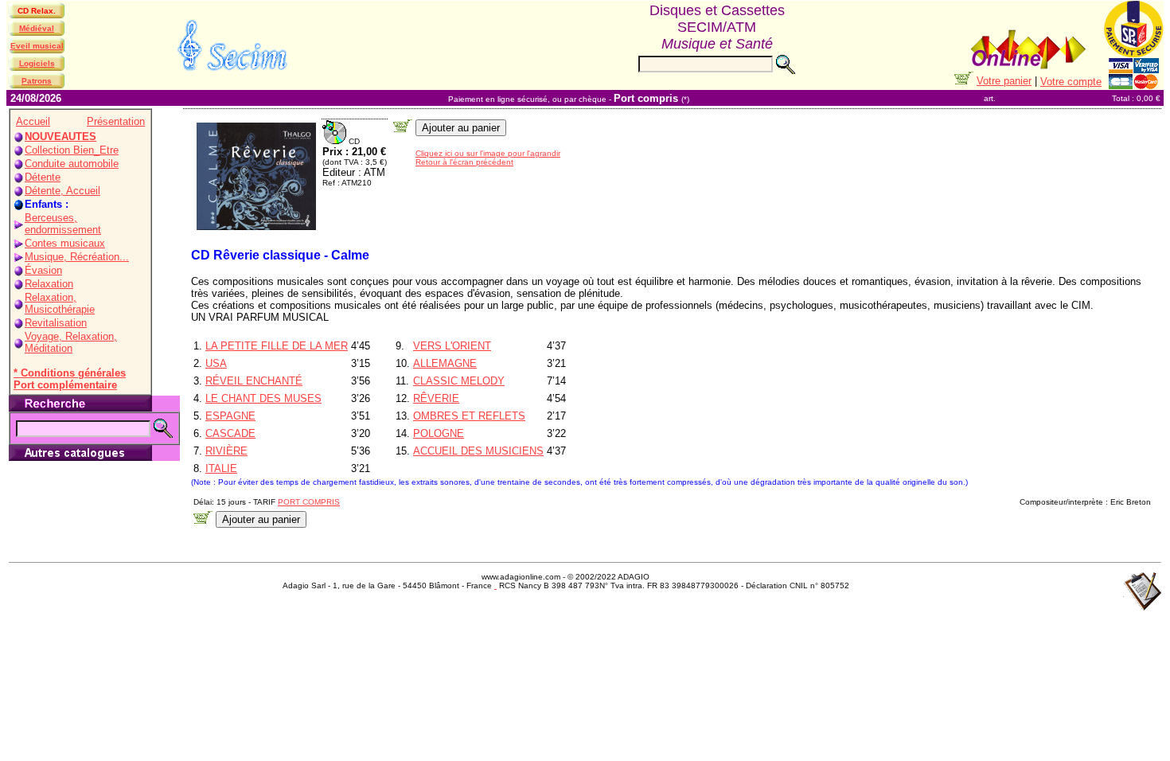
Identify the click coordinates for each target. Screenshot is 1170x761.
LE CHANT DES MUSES (263, 398)
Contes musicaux (65, 243)
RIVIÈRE (226, 451)
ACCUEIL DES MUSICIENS (478, 451)
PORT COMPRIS (309, 502)
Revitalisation (56, 323)
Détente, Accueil (62, 191)
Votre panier (1004, 81)
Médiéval (36, 28)
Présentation (116, 121)
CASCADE (230, 433)
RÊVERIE (436, 398)
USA (216, 363)
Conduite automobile (72, 164)
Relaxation (49, 284)
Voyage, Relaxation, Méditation (71, 342)
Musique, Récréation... (77, 257)
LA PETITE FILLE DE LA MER (276, 346)
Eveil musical (37, 45)
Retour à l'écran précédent (464, 162)
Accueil (33, 121)
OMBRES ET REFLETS (469, 416)
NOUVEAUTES (60, 136)
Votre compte (1071, 82)
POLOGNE (438, 433)
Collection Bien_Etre (72, 150)
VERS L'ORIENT (452, 346)
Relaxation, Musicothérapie (60, 303)
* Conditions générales (70, 373)
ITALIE (221, 468)
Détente (42, 177)
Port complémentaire (65, 385)
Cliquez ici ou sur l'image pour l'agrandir (487, 153)
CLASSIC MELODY (459, 381)
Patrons (36, 80)
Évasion (43, 270)
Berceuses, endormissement (63, 224)
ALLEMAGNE (445, 363)
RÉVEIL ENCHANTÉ (253, 381)
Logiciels (37, 63)
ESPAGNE (230, 416)
